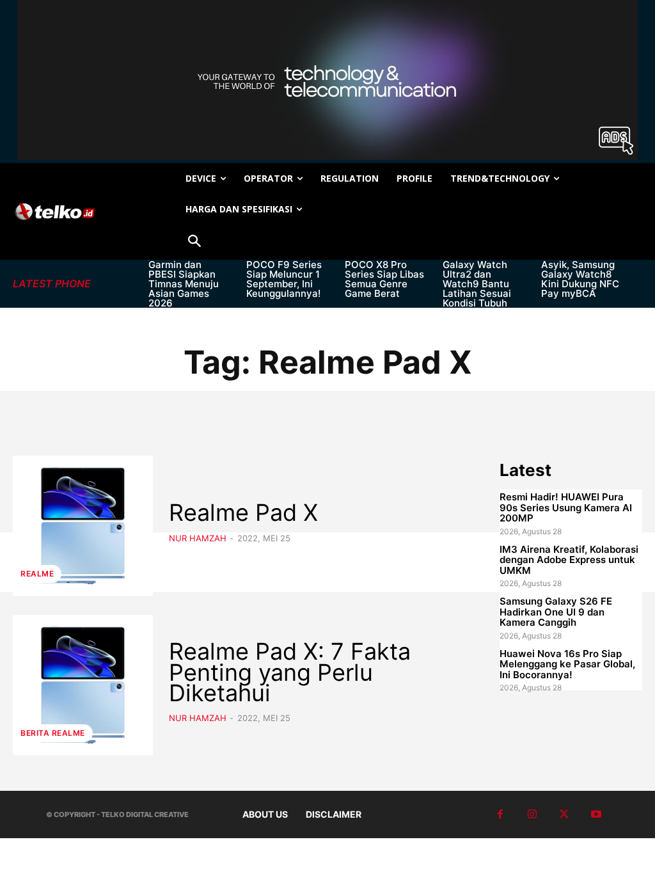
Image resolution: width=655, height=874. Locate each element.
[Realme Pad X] (83, 526)
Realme (37, 573)
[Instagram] (532, 814)
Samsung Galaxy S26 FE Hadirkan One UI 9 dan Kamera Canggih (556, 611)
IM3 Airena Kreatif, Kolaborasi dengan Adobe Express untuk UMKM (569, 559)
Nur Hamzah (197, 538)
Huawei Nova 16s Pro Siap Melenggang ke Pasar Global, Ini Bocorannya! (567, 664)
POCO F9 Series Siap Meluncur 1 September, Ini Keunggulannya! (284, 278)
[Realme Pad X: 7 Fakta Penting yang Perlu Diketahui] (83, 685)
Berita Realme (52, 733)
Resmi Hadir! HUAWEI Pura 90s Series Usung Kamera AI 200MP (566, 507)
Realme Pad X (243, 512)
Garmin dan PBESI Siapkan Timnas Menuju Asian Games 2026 (183, 283)
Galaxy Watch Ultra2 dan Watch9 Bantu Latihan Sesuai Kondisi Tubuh (477, 283)
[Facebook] (500, 814)
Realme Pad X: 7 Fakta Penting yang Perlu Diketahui (290, 672)
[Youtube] (596, 814)
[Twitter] (564, 814)
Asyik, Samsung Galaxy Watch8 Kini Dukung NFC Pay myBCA (580, 278)
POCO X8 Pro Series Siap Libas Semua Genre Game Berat (384, 278)
